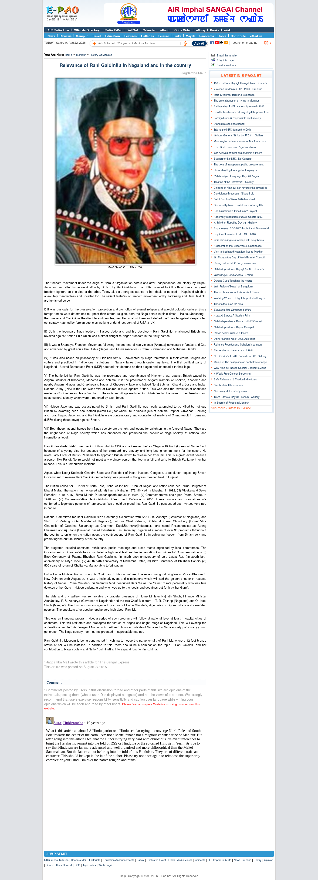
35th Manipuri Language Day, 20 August (237, 176)
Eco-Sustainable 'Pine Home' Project (235, 211)
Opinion (268, 860)
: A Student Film (232, 315)
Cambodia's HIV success (228, 385)
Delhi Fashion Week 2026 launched (234, 199)
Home (68, 54)
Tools (222, 36)
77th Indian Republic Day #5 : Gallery (235, 222)
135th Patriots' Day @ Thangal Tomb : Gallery (240, 83)
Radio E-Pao (113, 30)
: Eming (233, 275)
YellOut (132, 30)
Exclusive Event (156, 860)
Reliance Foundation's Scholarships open (238, 344)
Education (112, 36)
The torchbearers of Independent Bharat (236, 292)
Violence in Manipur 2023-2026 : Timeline (238, 89)
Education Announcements (118, 860)
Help (123, 876)
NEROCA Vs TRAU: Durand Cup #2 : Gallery (240, 356)
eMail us (256, 36)
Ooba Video (182, 30)
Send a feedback (226, 65)
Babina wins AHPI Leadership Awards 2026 (239, 106)
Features (130, 36)
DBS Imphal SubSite (56, 860)
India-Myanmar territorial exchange (234, 94)
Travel (96, 36)
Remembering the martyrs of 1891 (233, 350)
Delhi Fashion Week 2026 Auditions (234, 338)
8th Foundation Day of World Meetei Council (239, 257)
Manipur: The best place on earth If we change (240, 362)
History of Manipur (101, 54)
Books (214, 30)
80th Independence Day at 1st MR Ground (238, 321)
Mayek (190, 36)
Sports (50, 865)
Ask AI (199, 43)
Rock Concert (64, 865)
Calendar (149, 30)
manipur (81, 54)
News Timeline (242, 860)
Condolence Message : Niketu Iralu (234, 193)
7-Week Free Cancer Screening (232, 373)
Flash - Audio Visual (180, 860)
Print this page (225, 60)
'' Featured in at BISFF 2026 (235, 234)
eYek (227, 30)
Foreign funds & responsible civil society (237, 118)
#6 (232, 309)
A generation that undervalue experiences (238, 245)
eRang (164, 30)
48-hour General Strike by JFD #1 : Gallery (239, 135)
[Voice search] (185, 43)
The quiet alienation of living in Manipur (236, 100)
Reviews (65, 36)
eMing (200, 30)
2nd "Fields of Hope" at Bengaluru (233, 286)
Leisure (163, 36)
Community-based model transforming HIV (239, 205)
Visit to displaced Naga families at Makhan (238, 251)
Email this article (227, 55)
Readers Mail (79, 860)
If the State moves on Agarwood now (235, 147)
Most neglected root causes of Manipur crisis (240, 141)
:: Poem (238, 153)
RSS (77, 865)
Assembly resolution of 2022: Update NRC (238, 216)
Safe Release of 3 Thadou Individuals (235, 379)
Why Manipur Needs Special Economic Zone (240, 367)
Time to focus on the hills (228, 304)
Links (177, 36)
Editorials (94, 860)
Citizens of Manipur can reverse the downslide (240, 187)
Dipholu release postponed (229, 123)
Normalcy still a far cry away (230, 391)
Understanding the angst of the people (235, 170)
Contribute (238, 36)
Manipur (82, 36)
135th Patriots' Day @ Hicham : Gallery (237, 397)
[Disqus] (125, 773)
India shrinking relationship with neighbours (239, 240)
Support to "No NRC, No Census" (233, 158)
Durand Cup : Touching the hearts (233, 280)
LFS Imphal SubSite (219, 860)
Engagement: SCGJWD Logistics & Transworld (241, 228)
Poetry (257, 860)
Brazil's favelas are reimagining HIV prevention (241, 112)
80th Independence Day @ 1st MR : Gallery (239, 269)
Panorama (206, 36)
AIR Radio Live (58, 30)
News (51, 36)
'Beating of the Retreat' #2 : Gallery (234, 182)
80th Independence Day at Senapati (234, 327)
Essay (140, 860)
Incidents (200, 860)
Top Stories (89, 865)
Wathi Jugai (105, 865)
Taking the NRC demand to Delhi (232, 129)
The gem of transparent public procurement (239, 164)
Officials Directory (87, 30)
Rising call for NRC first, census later (235, 263)
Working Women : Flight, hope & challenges (239, 298)
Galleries (147, 36)
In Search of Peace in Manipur (231, 402)
